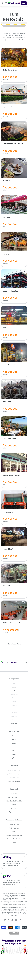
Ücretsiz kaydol (14, 942)
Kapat (14, 947)
